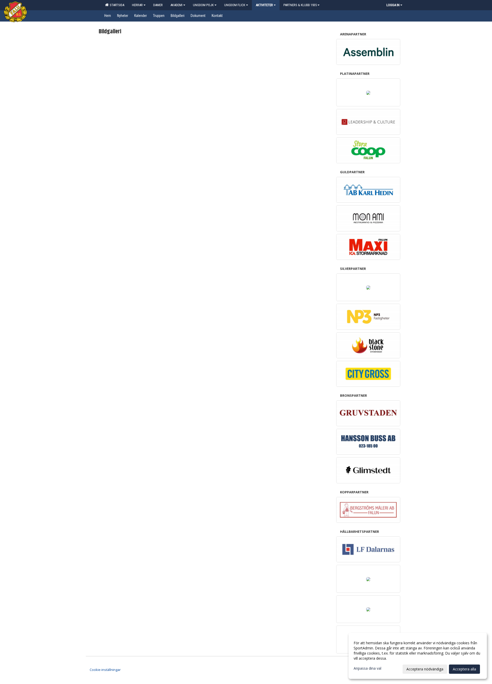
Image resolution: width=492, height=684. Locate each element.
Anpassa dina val (367, 668)
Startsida (116, 5)
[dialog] (417, 656)
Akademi (176, 5)
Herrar (137, 5)
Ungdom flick (234, 5)
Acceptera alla (464, 669)
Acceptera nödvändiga (424, 669)
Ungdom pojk (203, 5)
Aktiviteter (264, 5)
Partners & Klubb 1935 (300, 5)
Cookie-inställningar (105, 669)
